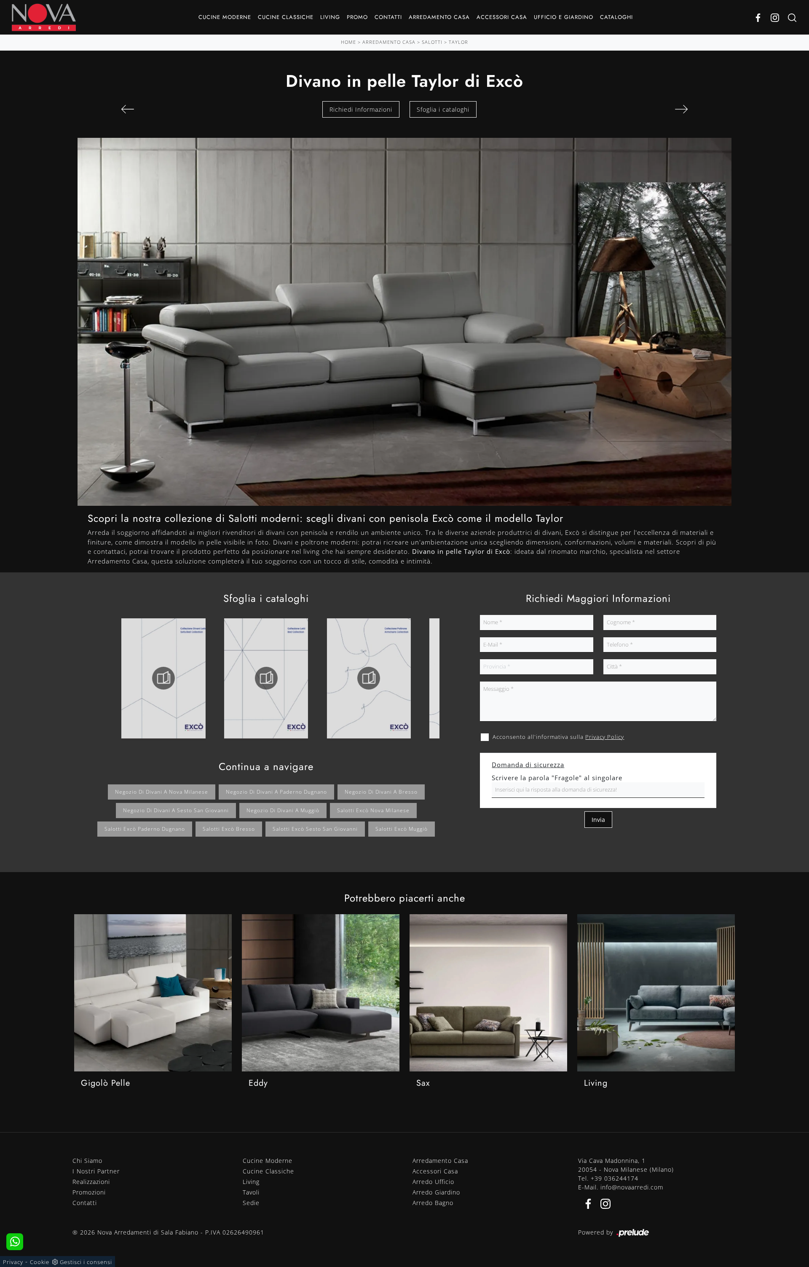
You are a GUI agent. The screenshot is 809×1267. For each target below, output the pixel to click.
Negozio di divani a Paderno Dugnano (276, 791)
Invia (598, 820)
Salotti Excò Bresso (229, 828)
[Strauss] (128, 109)
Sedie (251, 1203)
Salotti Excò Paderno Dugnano (144, 828)
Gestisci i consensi (86, 1262)
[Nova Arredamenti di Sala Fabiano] (44, 17)
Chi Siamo (87, 1161)
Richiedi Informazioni (360, 109)
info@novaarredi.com (631, 1187)
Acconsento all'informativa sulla (558, 737)
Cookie (39, 1262)
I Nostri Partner (96, 1171)
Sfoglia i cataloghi (443, 109)
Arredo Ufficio (433, 1182)
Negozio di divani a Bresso (381, 791)
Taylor (458, 42)
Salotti (432, 42)
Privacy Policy (604, 737)
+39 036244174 (614, 1178)
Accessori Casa (502, 17)
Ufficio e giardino (563, 17)
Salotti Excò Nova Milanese (373, 810)
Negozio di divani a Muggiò (282, 810)
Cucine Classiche (285, 17)
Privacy (13, 1262)
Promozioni (89, 1192)
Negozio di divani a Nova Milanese (161, 791)
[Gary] (681, 109)
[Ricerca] (792, 17)
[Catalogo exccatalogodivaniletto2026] (163, 678)
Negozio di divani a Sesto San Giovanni (176, 810)
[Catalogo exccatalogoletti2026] (266, 678)
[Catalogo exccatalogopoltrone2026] (368, 678)
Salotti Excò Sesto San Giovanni (315, 828)
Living (330, 17)
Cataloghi (616, 17)
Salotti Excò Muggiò (401, 828)
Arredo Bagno (433, 1203)
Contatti (388, 17)
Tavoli (251, 1192)
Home (348, 42)
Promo (357, 17)
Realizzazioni (91, 1182)
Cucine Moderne (224, 17)
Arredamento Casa (439, 17)
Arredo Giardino (436, 1192)
